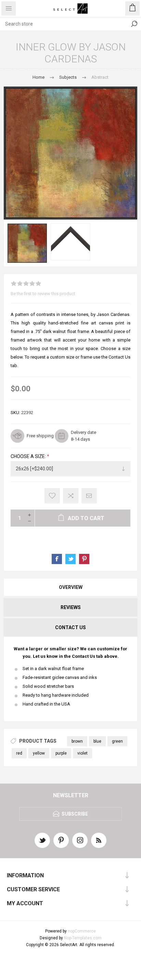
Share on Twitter (70, 559)
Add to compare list (70, 495)
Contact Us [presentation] (70, 627)
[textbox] (63, 24)
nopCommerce (82, 931)
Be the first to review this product (43, 293)
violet (82, 753)
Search (134, 24)
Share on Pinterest (84, 559)
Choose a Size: (29, 456)
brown (77, 741)
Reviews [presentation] (71, 607)
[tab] (70, 587)
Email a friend (89, 495)
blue (97, 741)
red (19, 753)
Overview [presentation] (70, 587)
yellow (39, 753)
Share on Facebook (57, 559)
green (117, 741)
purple (61, 753)
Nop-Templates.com (83, 938)
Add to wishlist (52, 495)
